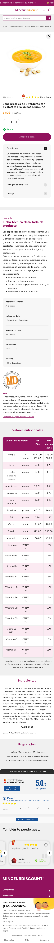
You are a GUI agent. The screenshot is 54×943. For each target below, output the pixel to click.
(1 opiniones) (45, 97)
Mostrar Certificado (11, 788)
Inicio (5, 26)
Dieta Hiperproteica (16, 26)
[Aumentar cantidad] (16, 122)
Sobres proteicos (31, 26)
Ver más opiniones (27, 820)
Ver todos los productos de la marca (18, 416)
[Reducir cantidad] (6, 122)
